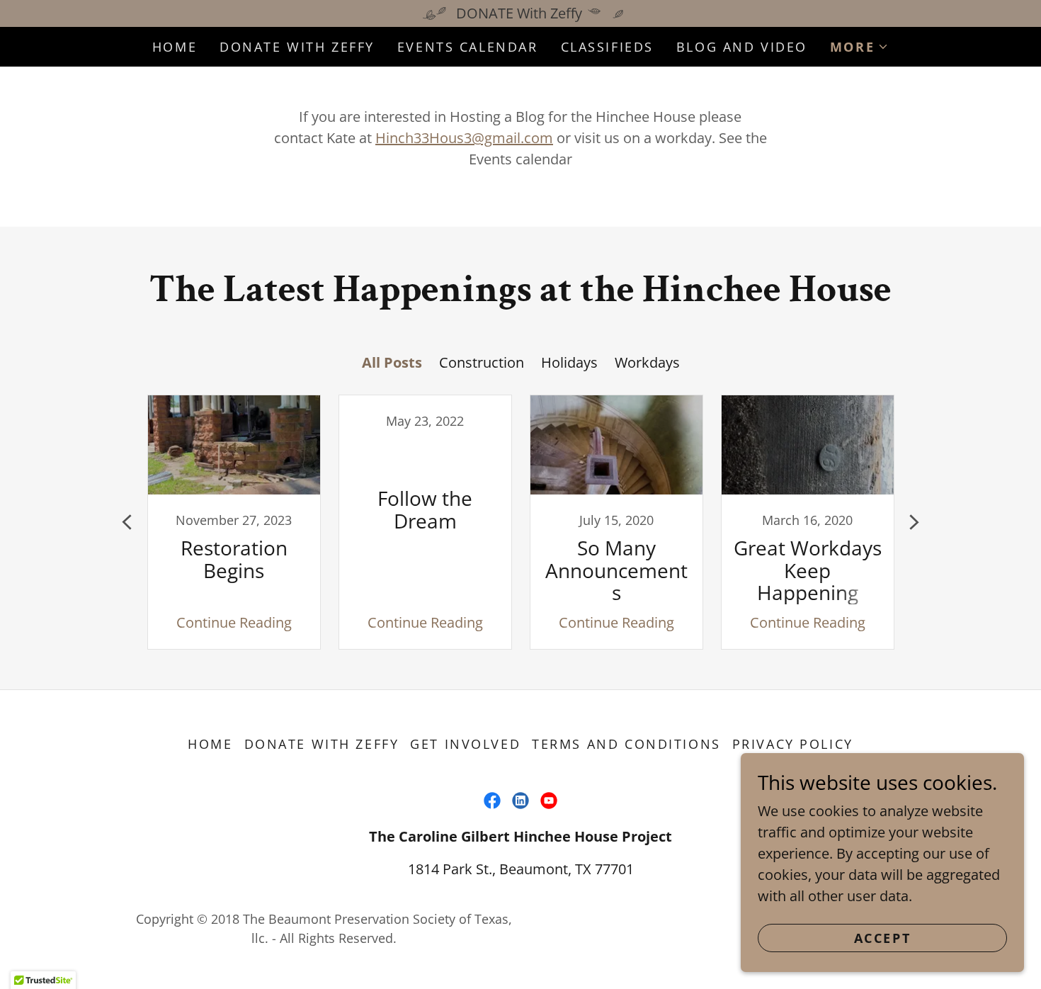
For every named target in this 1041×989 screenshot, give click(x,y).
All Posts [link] (392, 362)
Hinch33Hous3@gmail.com (464, 137)
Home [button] (210, 743)
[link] (233, 522)
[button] (859, 46)
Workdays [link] (647, 362)
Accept (882, 937)
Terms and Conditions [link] (626, 743)
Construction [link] (481, 362)
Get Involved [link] (465, 743)
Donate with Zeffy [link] (297, 46)
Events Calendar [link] (467, 46)
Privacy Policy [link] (792, 743)
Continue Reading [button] (234, 622)
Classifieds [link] (607, 46)
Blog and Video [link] (741, 46)
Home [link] (174, 46)
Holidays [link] (569, 362)
